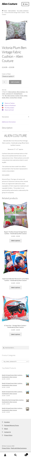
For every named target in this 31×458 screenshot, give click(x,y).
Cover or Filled (6, 74)
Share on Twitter (10, 103)
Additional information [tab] (9, 122)
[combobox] (15, 361)
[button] (26, 21)
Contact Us (7, 432)
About (6, 428)
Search (15, 455)
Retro (7, 97)
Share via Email (9, 110)
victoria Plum (13, 97)
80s (6, 95)
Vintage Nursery (18, 93)
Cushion (17, 95)
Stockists (7, 422)
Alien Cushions (12, 10)
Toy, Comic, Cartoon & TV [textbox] (15, 361)
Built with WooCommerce (19, 448)
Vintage (19, 97)
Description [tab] (5, 117)
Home (5, 10)
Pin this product (9, 108)
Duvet (21, 95)
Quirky (4, 97)
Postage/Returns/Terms (11, 425)
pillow (25, 95)
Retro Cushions (21, 92)
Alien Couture (9, 4)
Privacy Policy (8, 435)
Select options (15, 240)
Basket (24, 453)
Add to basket (15, 82)
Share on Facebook (10, 105)
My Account (5, 455)
